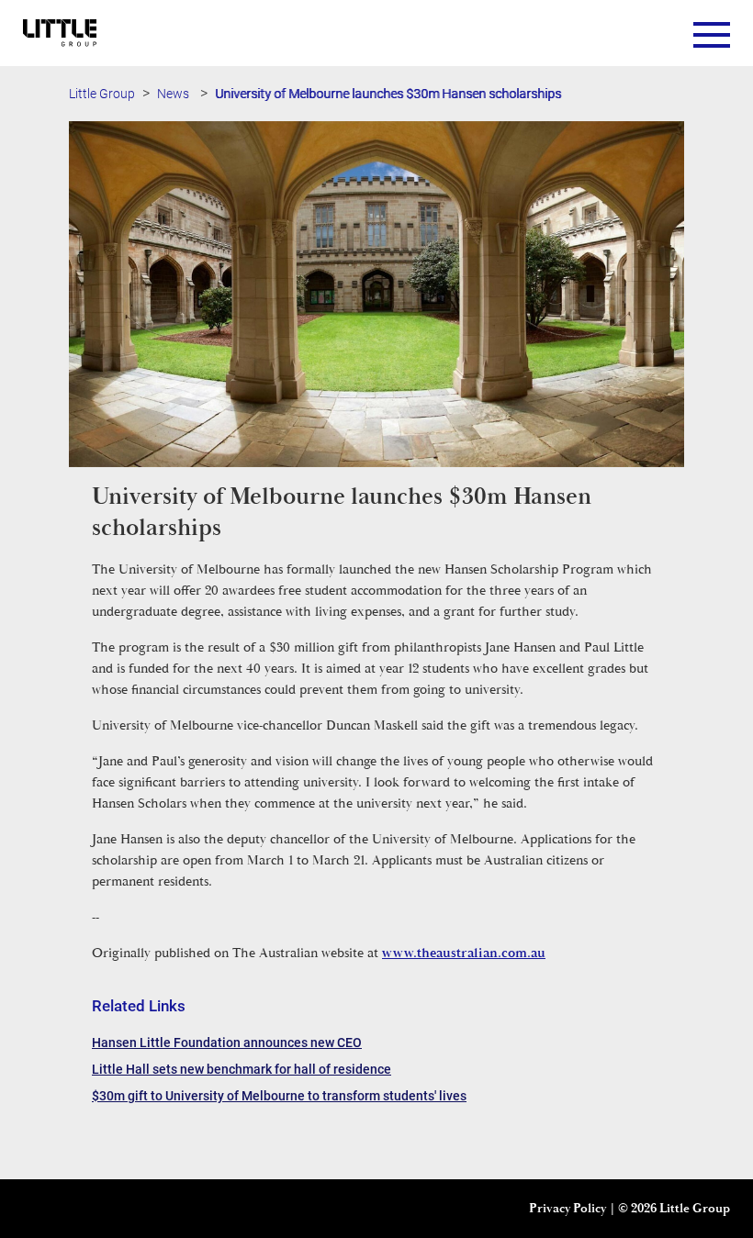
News (173, 93)
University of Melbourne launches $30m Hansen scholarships (388, 93)
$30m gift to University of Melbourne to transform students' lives (279, 1095)
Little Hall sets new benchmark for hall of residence (241, 1068)
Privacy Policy (567, 1208)
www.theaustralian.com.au (463, 953)
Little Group (102, 93)
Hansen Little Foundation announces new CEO (227, 1042)
